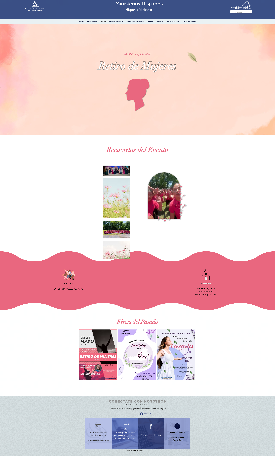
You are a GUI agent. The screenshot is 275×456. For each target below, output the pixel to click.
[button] (135, 21)
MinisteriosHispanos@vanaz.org (98, 440)
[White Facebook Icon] (151, 426)
